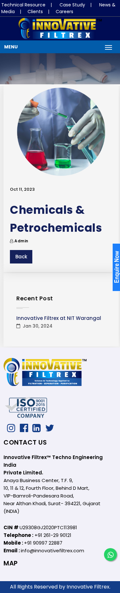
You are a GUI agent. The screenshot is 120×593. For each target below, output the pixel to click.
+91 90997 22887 (43, 542)
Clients (35, 11)
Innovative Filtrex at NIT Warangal (58, 318)
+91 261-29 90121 (53, 535)
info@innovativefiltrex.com (52, 550)
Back (21, 256)
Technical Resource (23, 5)
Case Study (72, 5)
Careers (64, 11)
